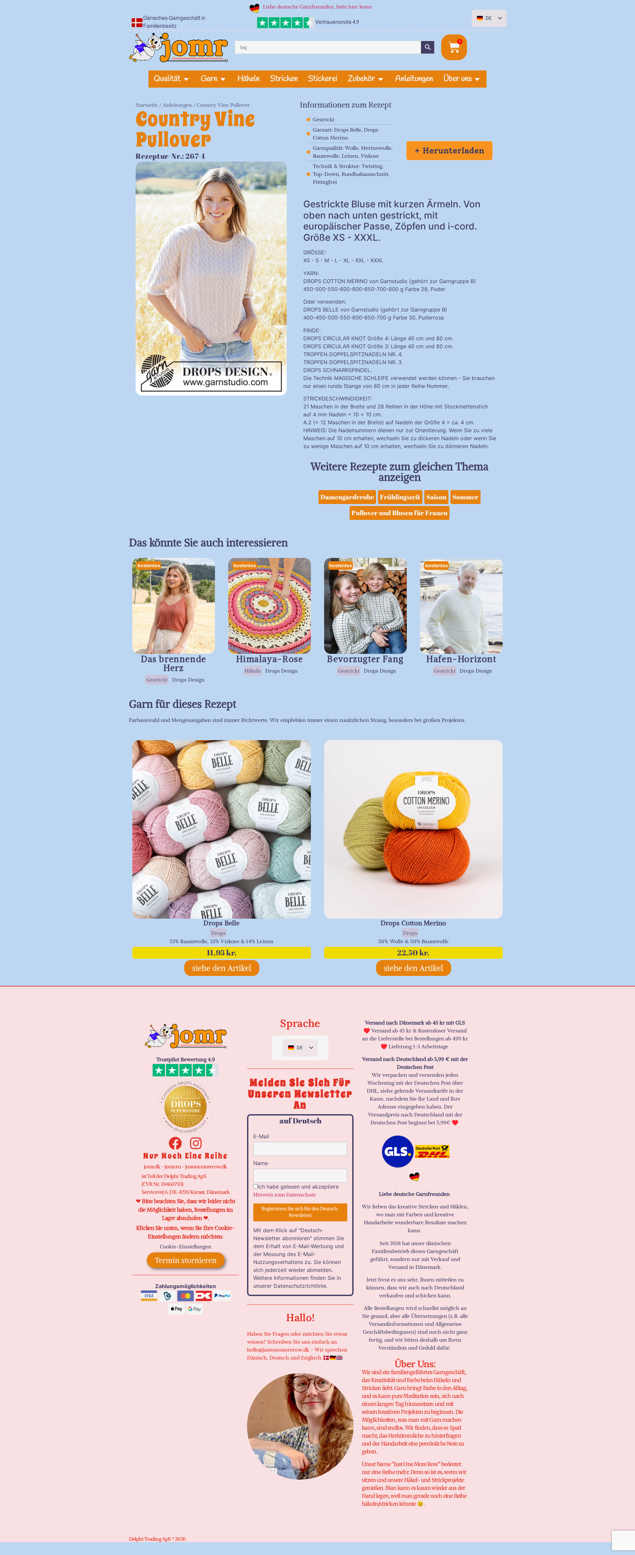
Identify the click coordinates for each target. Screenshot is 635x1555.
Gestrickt (157, 679)
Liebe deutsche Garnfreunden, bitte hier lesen (317, 6)
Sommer (465, 496)
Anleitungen (177, 105)
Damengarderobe (347, 496)
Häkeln (252, 670)
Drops (218, 933)
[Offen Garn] (223, 79)
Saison (436, 496)
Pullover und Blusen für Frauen (399, 512)
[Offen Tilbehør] (381, 79)
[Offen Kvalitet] (186, 79)
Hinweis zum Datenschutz (284, 1194)
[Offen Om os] (477, 79)
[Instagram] (195, 1143)
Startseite (147, 105)
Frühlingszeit (400, 496)
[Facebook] (175, 1143)
